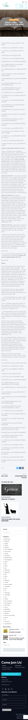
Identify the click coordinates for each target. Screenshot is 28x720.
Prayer (6, 607)
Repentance (7, 609)
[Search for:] (14, 532)
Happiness (6, 580)
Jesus (5, 588)
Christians (6, 547)
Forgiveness (7, 572)
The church (6, 621)
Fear (5, 568)
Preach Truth (7, 645)
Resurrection (7, 611)
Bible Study (7, 539)
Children (6, 545)
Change (6, 543)
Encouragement (8, 559)
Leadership (7, 593)
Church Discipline (8, 549)
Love (5, 597)
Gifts (5, 574)
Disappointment (8, 557)
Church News (7, 551)
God (5, 578)
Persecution (7, 605)
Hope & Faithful (8, 584)
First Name (4, 699)
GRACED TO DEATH (8, 499)
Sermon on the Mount (9, 615)
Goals (5, 576)
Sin (5, 619)
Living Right (7, 595)
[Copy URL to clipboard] (25, 468)
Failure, (11, 635)
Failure (6, 562)
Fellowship (7, 570)
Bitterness (6, 541)
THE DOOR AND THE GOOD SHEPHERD (10, 520)
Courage (6, 553)
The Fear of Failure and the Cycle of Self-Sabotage (16, 638)
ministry (6, 599)
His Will (6, 582)
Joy (5, 590)
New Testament (8, 601)
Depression (7, 555)
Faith (5, 564)
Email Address (5, 694)
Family (5, 566)
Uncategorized (14, 19)
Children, (12, 629)
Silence (6, 617)
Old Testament (7, 603)
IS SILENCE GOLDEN (14, 632)
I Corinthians (7, 586)
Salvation (6, 613)
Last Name (4, 704)
